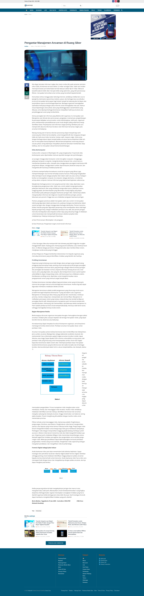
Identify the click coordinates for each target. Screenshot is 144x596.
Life (45, 10)
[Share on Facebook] (26, 85)
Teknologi (38, 510)
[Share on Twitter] (26, 89)
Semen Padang (84, 10)
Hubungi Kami (62, 562)
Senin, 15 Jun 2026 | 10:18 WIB (77, 238)
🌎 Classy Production (104, 564)
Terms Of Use (62, 569)
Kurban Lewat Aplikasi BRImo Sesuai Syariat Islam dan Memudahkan (77, 532)
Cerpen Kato (63, 10)
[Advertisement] (55, 28)
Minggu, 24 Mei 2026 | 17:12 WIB (76, 536)
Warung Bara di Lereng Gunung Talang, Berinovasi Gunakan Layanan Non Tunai (45, 532)
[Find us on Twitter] (118, 1)
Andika (26, 46)
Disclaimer (61, 573)
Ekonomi (39, 10)
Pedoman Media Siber (64, 565)
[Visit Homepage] (28, 6)
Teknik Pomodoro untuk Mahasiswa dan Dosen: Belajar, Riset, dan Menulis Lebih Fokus (77, 522)
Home (25, 14)
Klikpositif (30, 590)
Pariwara (117, 10)
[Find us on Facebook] (113, 1)
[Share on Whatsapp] (26, 93)
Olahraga (107, 10)
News (31, 10)
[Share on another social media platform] (26, 97)
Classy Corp (48, 590)
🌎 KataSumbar (103, 560)
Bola (93, 10)
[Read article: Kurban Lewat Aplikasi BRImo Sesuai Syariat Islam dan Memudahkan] (62, 533)
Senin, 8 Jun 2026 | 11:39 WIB (43, 536)
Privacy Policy (62, 571)
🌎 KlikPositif (102, 558)
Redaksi (60, 560)
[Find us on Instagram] (116, 1)
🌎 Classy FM (102, 562)
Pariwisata (73, 10)
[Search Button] (81, 5)
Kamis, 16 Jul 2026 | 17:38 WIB (49, 236)
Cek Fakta (53, 10)
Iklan (59, 567)
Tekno (100, 10)
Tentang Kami (62, 558)
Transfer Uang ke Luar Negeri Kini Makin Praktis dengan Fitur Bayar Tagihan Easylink (49, 233)
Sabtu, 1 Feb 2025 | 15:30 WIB (38, 46)
